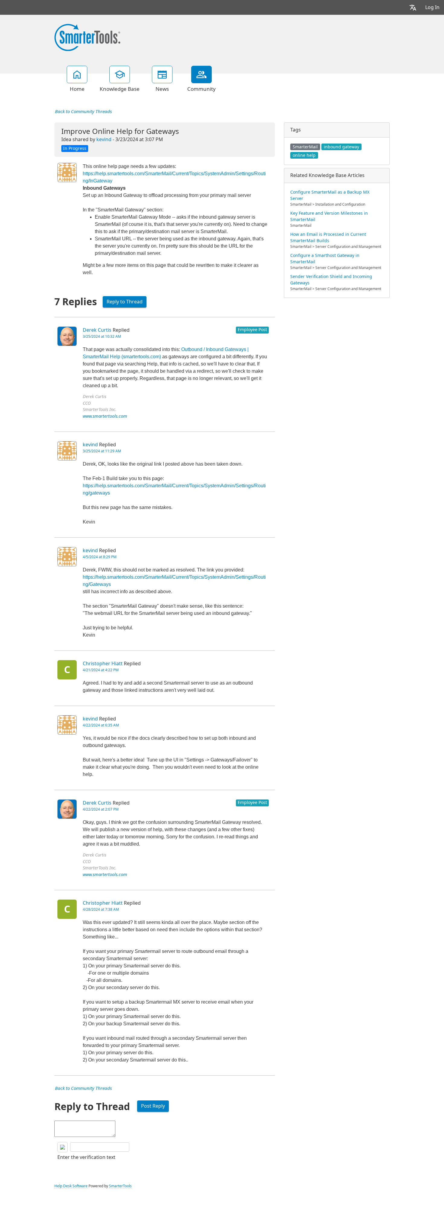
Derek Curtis (97, 330)
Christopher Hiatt (103, 663)
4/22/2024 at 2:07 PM (101, 809)
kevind (103, 139)
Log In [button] (432, 7)
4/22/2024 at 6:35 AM (101, 725)
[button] (413, 7)
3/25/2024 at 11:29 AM (102, 451)
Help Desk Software (71, 1186)
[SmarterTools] (87, 36)
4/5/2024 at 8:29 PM (100, 557)
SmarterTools (120, 1186)
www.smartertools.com (105, 416)
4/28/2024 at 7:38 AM (101, 909)
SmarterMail (305, 146)
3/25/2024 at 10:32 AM (102, 336)
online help (304, 155)
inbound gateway (341, 146)
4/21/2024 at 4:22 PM (101, 670)
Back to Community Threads (83, 111)
